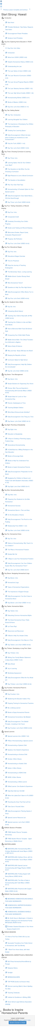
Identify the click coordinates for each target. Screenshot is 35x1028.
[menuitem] (1, 4)
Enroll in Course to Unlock (17, 1023)
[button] (1, 2)
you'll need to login (25, 1020)
